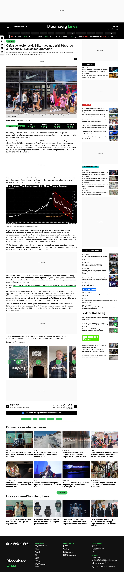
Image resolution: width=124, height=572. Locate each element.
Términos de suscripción (98, 548)
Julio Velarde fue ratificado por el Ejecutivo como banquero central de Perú (47, 485)
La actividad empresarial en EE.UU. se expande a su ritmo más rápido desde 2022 (103, 485)
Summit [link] (44, 33)
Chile (36, 554)
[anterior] (7, 406)
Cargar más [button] (62, 493)
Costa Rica (37, 561)
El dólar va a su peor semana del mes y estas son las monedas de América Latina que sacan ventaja (95, 186)
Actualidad (66, 549)
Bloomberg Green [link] (110, 33)
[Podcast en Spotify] (27, 543)
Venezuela (37, 552)
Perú (36, 555)
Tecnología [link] (70, 33)
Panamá (37, 558)
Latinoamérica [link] (60, 33)
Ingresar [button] (115, 26)
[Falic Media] (108, 29)
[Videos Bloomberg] (100, 313)
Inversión (59, 419)
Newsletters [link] (26, 33)
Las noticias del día (26, 419)
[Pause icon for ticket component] (7, 37)
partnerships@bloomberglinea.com (101, 559)
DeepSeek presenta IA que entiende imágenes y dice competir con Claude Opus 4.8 (76, 485)
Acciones (42, 419)
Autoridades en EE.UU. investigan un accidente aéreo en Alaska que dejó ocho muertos (19, 485)
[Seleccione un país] (25, 27)
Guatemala (37, 566)
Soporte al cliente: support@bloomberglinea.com (104, 562)
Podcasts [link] (99, 33)
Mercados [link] (35, 33)
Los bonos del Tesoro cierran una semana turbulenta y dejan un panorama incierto (20, 406)
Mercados (11, 41)
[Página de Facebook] (7, 543)
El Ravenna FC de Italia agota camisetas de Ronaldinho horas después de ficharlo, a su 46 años (75, 522)
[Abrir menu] (7, 27)
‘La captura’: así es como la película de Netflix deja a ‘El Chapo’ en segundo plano (19, 522)
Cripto (65, 551)
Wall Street (50, 419)
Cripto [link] (51, 33)
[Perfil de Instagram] (17, 543)
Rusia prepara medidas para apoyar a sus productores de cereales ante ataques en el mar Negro (95, 110)
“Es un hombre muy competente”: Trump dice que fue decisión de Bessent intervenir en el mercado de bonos (94, 127)
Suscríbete (94, 545)
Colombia (37, 551)
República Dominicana (40, 564)
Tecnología (94, 549)
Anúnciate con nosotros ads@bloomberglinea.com (104, 560)
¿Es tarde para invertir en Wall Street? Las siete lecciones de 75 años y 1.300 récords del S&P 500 (94, 258)
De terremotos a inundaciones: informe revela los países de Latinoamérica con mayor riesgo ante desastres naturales (94, 345)
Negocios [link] (90, 33)
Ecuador (37, 557)
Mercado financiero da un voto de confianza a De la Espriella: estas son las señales (19, 455)
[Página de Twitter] (11, 543)
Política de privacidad (97, 546)
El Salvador (37, 563)
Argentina (37, 549)
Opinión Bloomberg (89, 289)
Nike (35, 419)
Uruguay (37, 560)
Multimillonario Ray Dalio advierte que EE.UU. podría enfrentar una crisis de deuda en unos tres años (94, 271)
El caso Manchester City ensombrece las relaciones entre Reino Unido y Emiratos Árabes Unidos (63, 407)
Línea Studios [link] (81, 33)
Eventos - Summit (96, 557)
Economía (65, 545)
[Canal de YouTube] (14, 543)
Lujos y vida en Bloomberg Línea (27, 496)
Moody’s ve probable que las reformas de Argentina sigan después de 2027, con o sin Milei (74, 455)
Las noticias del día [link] (13, 33)
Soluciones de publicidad (98, 563)
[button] (75, 59)
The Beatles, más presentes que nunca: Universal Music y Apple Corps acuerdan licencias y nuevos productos (103, 523)
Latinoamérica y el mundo (41, 545)
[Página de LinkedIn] (21, 543)
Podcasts (65, 554)
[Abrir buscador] (11, 27)
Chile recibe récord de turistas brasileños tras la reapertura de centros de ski (45, 455)
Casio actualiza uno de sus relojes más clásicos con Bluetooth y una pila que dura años (46, 522)
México (36, 548)
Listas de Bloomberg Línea (70, 555)
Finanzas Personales (68, 552)
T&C (93, 551)
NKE (56, 133)
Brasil (36, 546)
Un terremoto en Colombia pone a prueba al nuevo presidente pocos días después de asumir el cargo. (95, 324)
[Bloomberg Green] (100, 337)
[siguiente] (75, 406)
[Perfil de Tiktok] (24, 543)
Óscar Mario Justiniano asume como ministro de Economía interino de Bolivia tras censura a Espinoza (104, 455)
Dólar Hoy (65, 548)
